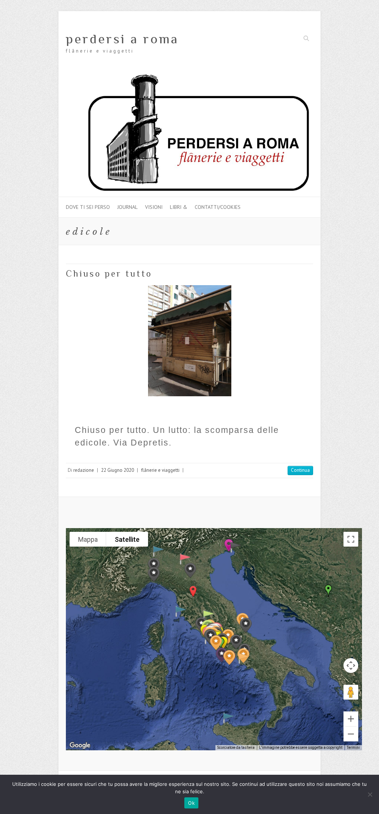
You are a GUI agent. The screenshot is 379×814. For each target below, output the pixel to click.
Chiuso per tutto (109, 273)
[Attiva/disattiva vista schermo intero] (350, 539)
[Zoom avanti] (350, 718)
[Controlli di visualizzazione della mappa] (350, 665)
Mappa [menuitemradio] (88, 539)
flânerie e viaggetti (160, 470)
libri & (178, 207)
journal (127, 207)
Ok (191, 803)
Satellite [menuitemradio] (127, 539)
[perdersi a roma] (189, 76)
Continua (300, 470)
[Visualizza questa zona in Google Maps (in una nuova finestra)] (80, 745)
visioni (153, 207)
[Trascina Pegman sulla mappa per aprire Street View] (350, 692)
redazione (83, 470)
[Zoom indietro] (350, 734)
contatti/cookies (218, 207)
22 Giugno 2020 (117, 470)
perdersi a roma (122, 38)
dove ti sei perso (88, 207)
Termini (353, 747)
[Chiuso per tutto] (189, 340)
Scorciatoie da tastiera (236, 747)
